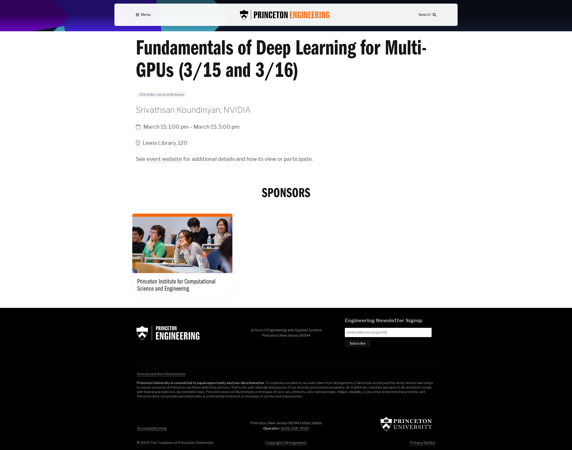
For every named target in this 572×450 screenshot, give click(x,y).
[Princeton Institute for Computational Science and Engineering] (182, 250)
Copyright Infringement (286, 443)
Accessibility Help (152, 428)
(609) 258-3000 (295, 428)
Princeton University (406, 424)
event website (164, 159)
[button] (143, 14)
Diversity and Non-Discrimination (161, 374)
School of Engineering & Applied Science (168, 333)
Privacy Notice (422, 443)
